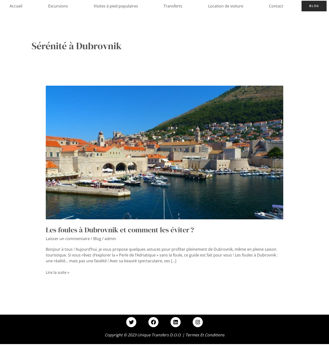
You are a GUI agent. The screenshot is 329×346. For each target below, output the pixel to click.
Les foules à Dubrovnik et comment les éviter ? (120, 230)
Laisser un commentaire (68, 238)
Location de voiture (225, 6)
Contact (276, 6)
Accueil (16, 6)
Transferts (173, 6)
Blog (314, 6)
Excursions (58, 6)
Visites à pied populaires (116, 6)
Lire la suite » (57, 272)
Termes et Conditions (204, 335)
